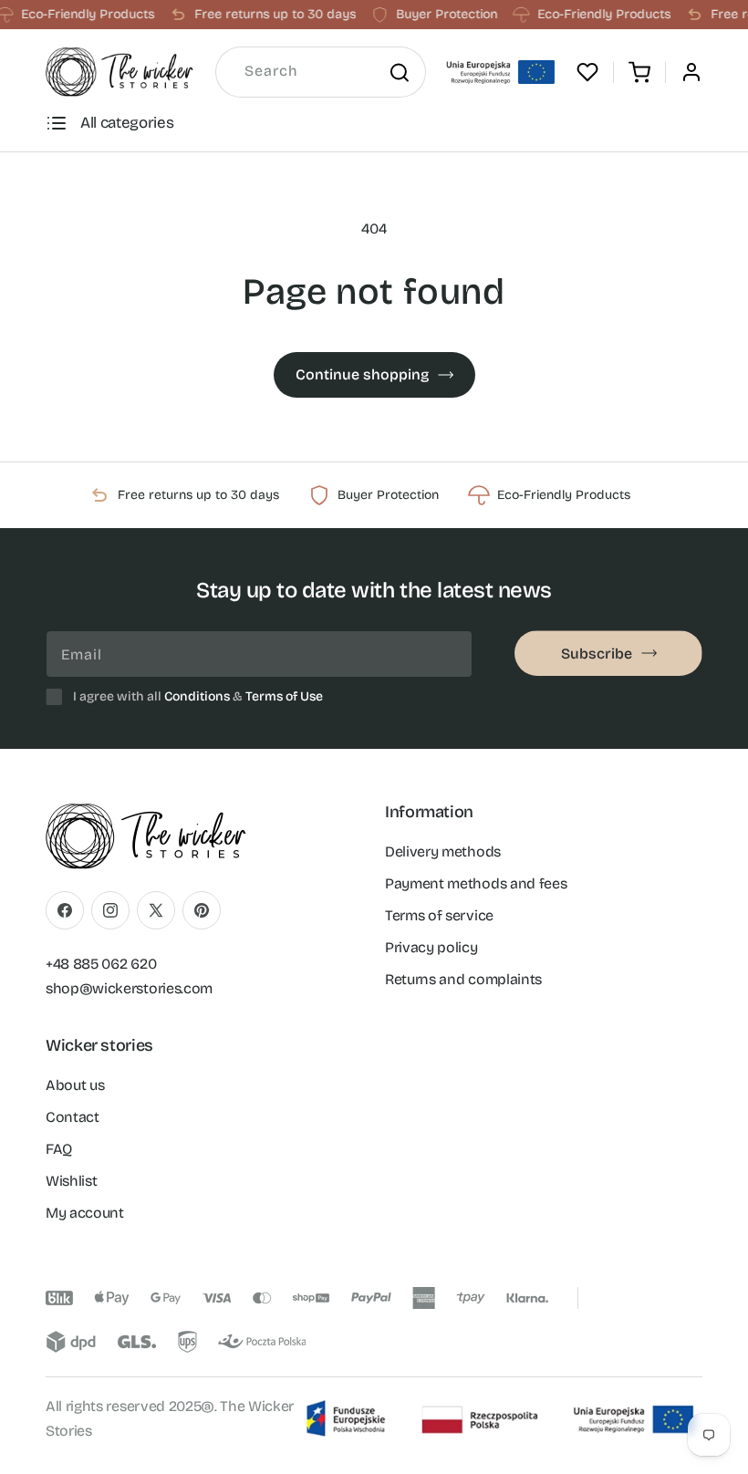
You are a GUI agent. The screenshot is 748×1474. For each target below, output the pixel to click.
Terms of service (439, 915)
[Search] (398, 72)
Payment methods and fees (475, 883)
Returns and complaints (463, 979)
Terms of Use (284, 696)
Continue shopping (362, 374)
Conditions (197, 696)
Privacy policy (431, 947)
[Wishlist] (587, 72)
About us (75, 1085)
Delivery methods (443, 851)
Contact (72, 1117)
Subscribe (596, 653)
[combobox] (320, 72)
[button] (639, 72)
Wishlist (71, 1180)
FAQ (59, 1148)
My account (85, 1212)
